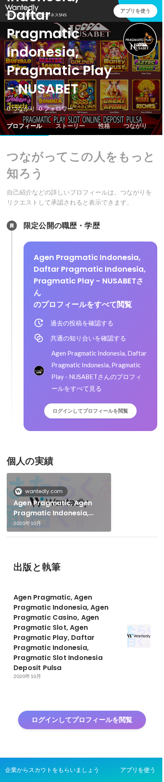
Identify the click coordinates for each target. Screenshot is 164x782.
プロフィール (24, 126)
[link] (59, 502)
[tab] (24, 126)
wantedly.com (44, 491)
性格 (104, 126)
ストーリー (70, 126)
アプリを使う (138, 770)
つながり (135, 126)
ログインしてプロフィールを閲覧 (90, 410)
